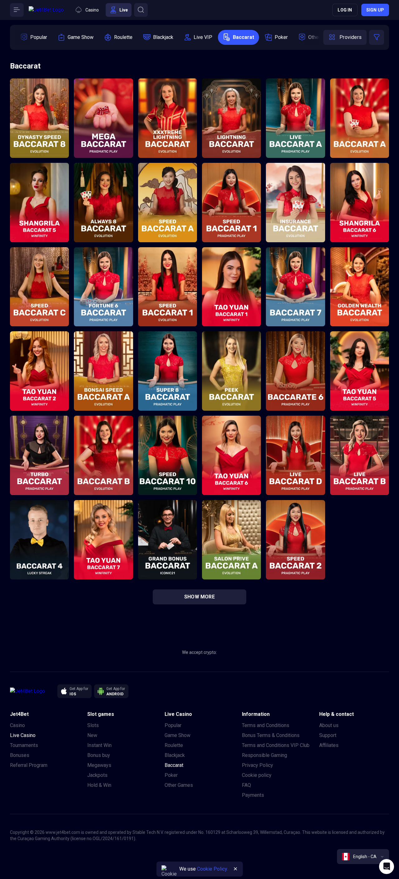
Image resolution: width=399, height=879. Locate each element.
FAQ (246, 785)
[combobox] (363, 856)
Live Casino (23, 735)
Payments (253, 795)
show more (199, 597)
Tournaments (24, 745)
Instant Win (99, 745)
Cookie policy (257, 775)
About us (329, 725)
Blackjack (175, 755)
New (92, 735)
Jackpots (97, 775)
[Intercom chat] (386, 866)
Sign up (375, 9)
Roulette (174, 745)
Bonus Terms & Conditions (271, 735)
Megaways (99, 765)
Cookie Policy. (212, 869)
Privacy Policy (257, 765)
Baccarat (174, 765)
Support (327, 735)
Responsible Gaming (264, 755)
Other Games (179, 785)
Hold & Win (99, 785)
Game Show (177, 735)
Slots (93, 725)
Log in (345, 9)
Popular (173, 725)
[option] (33, 37)
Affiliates (329, 745)
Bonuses (19, 755)
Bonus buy (98, 755)
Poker (171, 775)
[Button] (17, 10)
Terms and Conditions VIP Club (276, 745)
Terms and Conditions (265, 725)
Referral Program (28, 765)
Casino (17, 725)
